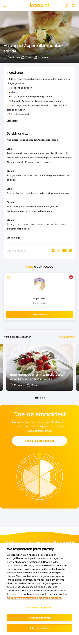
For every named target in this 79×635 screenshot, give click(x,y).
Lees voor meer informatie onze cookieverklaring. (35, 597)
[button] (35, 396)
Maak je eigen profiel (39, 441)
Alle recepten (67, 336)
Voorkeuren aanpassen (39, 607)
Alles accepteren (39, 628)
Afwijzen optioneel (39, 617)
